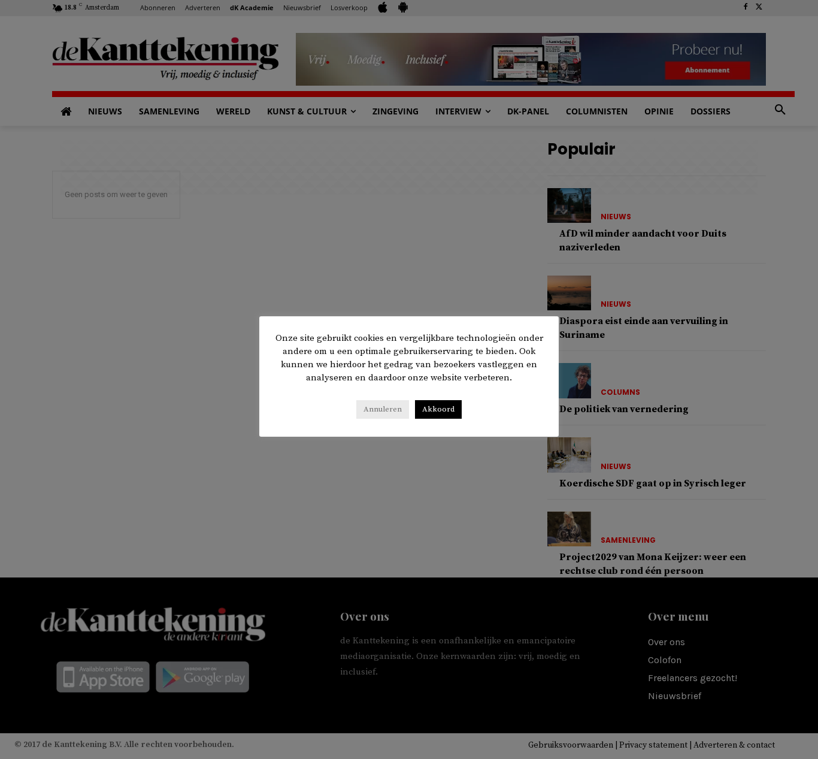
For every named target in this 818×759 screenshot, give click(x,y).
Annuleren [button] (382, 409)
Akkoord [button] (438, 409)
